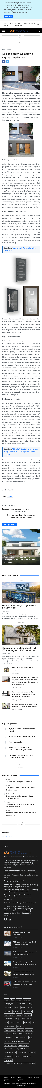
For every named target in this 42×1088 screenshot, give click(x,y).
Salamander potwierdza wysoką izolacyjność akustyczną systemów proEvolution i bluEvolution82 (23, 694)
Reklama (27, 23)
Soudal (17, 1056)
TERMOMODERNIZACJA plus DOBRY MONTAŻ (20, 1064)
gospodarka (8, 1007)
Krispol (7, 1041)
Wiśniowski (8, 1060)
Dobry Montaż (23, 1045)
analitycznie (17, 1011)
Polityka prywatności (18, 24)
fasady (17, 1019)
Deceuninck (8, 1049)
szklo (16, 1007)
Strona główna (5, 24)
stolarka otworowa (18, 1041)
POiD (28, 1041)
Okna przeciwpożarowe (17, 742)
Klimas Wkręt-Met (10, 1045)
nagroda (27, 1022)
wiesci (19, 1000)
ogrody (19, 1015)
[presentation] (3, 547)
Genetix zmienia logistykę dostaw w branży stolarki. (19, 606)
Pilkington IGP (26, 1056)
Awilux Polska (17, 1034)
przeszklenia (28, 1034)
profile (30, 1007)
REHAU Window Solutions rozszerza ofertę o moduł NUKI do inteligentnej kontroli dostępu (21, 451)
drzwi (10, 496)
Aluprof (19, 1022)
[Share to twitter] (7, 61)
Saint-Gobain (9, 1037)
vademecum (21, 1004)
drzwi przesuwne (10, 1030)
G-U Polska (20, 1026)
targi (6, 1022)
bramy (30, 1004)
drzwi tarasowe (9, 1026)
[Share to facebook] (3, 61)
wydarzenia (8, 1019)
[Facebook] (5, 920)
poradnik (7, 1034)
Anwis (34, 1022)
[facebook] (38, 24)
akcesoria (27, 1000)
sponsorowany (9, 1015)
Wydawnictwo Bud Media (27, 1052)
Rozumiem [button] (8, 16)
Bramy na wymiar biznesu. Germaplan (15, 509)
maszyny (7, 1011)
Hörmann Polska (21, 1037)
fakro (12, 1022)
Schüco (20, 1030)
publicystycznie (9, 1004)
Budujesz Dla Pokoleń (22, 1049)
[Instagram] (10, 920)
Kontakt (33, 23)
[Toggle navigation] (39, 30)
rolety (23, 1007)
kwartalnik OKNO (10, 1052)
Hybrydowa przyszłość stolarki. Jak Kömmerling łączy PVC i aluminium (19, 649)
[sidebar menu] (3, 30)
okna (6, 1000)
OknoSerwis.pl (7, 837)
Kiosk (11, 23)
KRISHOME (8, 1056)
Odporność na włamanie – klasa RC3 (22, 736)
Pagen (31, 1037)
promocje (28, 1015)
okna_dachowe (26, 1019)
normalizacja (28, 1011)
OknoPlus (29, 1030)
